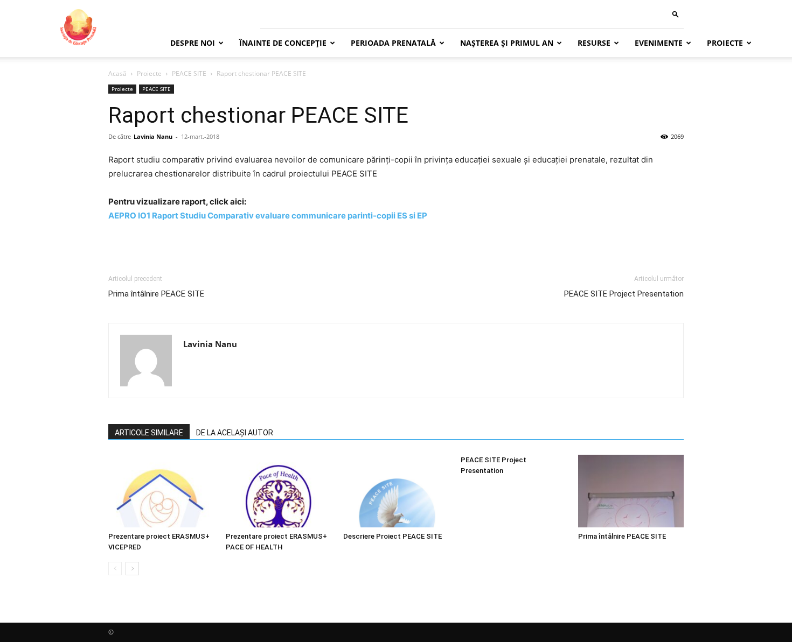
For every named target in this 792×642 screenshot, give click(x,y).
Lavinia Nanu (153, 136)
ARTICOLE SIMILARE (149, 432)
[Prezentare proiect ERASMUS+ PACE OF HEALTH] (278, 491)
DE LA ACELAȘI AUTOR (234, 432)
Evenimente (659, 43)
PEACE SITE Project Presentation (624, 294)
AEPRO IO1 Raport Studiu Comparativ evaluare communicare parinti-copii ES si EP (267, 215)
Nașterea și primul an (506, 43)
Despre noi (192, 43)
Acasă (117, 73)
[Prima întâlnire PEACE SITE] (631, 491)
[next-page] (132, 568)
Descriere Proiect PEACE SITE (392, 536)
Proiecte (725, 43)
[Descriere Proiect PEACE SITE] (396, 491)
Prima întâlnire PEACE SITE (156, 294)
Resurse (594, 43)
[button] (676, 14)
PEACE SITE (189, 73)
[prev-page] (115, 568)
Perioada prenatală (393, 43)
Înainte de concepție (282, 43)
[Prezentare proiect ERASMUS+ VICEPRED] (161, 491)
